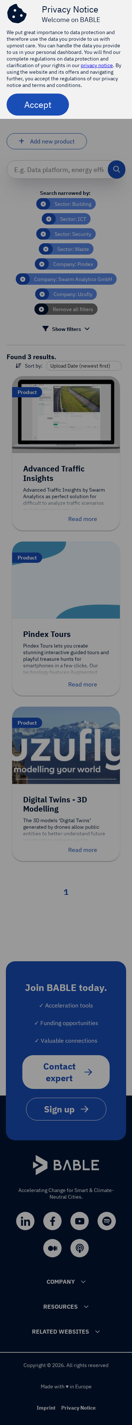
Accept (37, 104)
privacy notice (97, 65)
